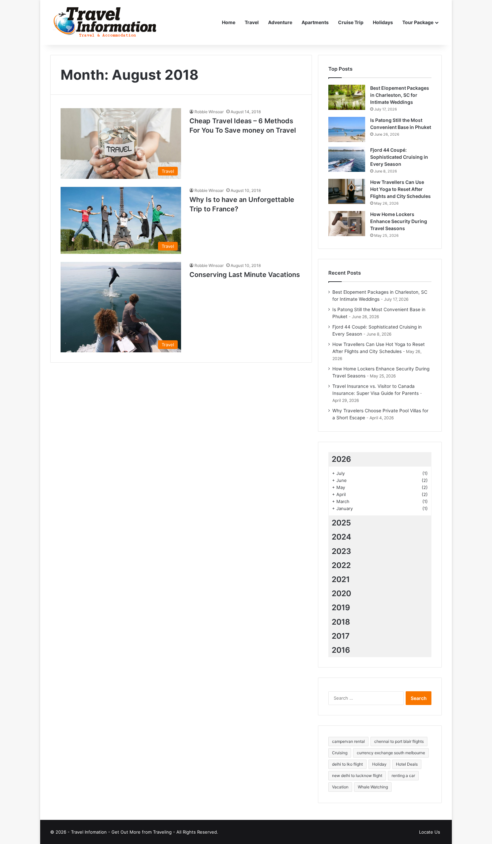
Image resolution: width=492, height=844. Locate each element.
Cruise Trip (350, 22)
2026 (341, 459)
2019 (341, 607)
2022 (341, 565)
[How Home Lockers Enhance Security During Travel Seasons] (346, 223)
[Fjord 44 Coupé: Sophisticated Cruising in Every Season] (346, 159)
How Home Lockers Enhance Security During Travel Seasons (398, 221)
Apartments (315, 22)
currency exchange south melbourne (391, 752)
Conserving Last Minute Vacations (244, 275)
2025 (341, 523)
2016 (341, 650)
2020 (341, 593)
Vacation (340, 786)
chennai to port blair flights (399, 741)
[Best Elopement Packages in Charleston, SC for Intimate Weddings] (346, 97)
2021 (341, 579)
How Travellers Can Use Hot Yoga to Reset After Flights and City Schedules (400, 189)
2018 (341, 622)
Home (228, 22)
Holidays (383, 22)
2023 (341, 551)
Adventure (280, 22)
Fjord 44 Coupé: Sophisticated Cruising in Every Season (399, 157)
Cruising (339, 752)
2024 (341, 537)
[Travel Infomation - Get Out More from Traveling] (104, 22)
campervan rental (348, 741)
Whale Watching (373, 786)
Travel (252, 22)
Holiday (379, 764)
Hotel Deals (407, 764)
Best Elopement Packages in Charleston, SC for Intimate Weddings (399, 95)
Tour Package (417, 22)
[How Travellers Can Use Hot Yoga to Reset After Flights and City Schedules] (346, 191)
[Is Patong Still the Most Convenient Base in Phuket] (346, 129)
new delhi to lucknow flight (357, 775)
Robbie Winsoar (209, 111)
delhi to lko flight (347, 764)
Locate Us (429, 832)
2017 (341, 636)
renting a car (403, 775)
